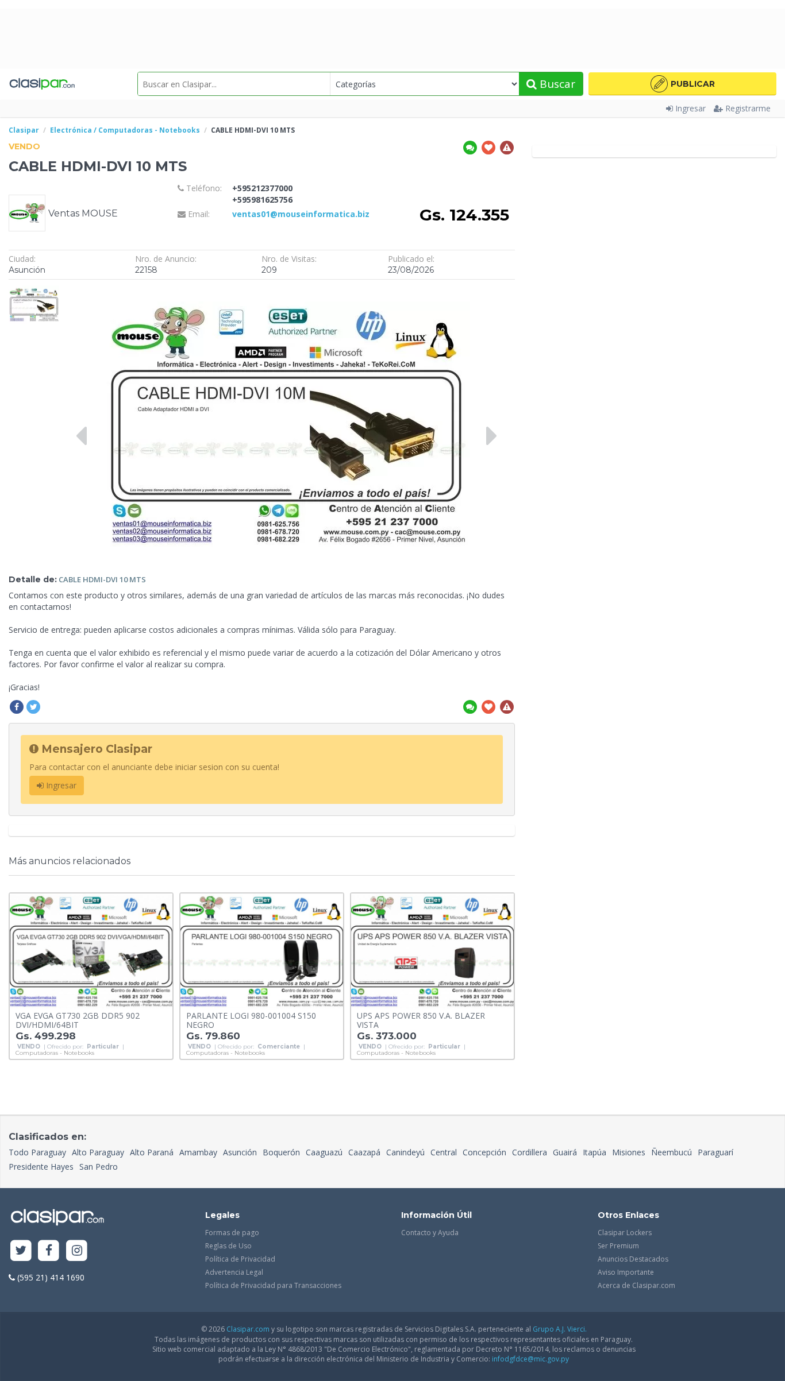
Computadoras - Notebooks (55, 1053)
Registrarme (748, 108)
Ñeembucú (671, 1152)
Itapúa (594, 1152)
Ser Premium (618, 1246)
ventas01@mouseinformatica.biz (301, 213)
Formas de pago (232, 1232)
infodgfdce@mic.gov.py (530, 1359)
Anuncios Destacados (633, 1259)
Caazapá (364, 1152)
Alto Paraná (152, 1152)
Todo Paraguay (37, 1152)
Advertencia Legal (234, 1272)
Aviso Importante (626, 1272)
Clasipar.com (248, 1329)
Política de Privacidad (240, 1259)
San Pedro (98, 1166)
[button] (682, 83)
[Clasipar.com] (42, 84)
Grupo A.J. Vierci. (560, 1329)
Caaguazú (324, 1152)
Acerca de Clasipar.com (636, 1285)
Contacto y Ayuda (430, 1232)
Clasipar (24, 130)
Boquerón (281, 1152)
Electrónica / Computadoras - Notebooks (125, 130)
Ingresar (690, 108)
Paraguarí (715, 1152)
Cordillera (529, 1152)
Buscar (556, 83)
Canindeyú (405, 1152)
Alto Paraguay (98, 1152)
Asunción (240, 1152)
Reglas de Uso (228, 1246)
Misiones (628, 1152)
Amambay (198, 1152)
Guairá (565, 1152)
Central (443, 1152)
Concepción (484, 1152)
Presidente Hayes (41, 1166)
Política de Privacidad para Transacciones (273, 1285)
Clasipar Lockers (625, 1232)
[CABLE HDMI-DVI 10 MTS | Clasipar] (34, 290)
